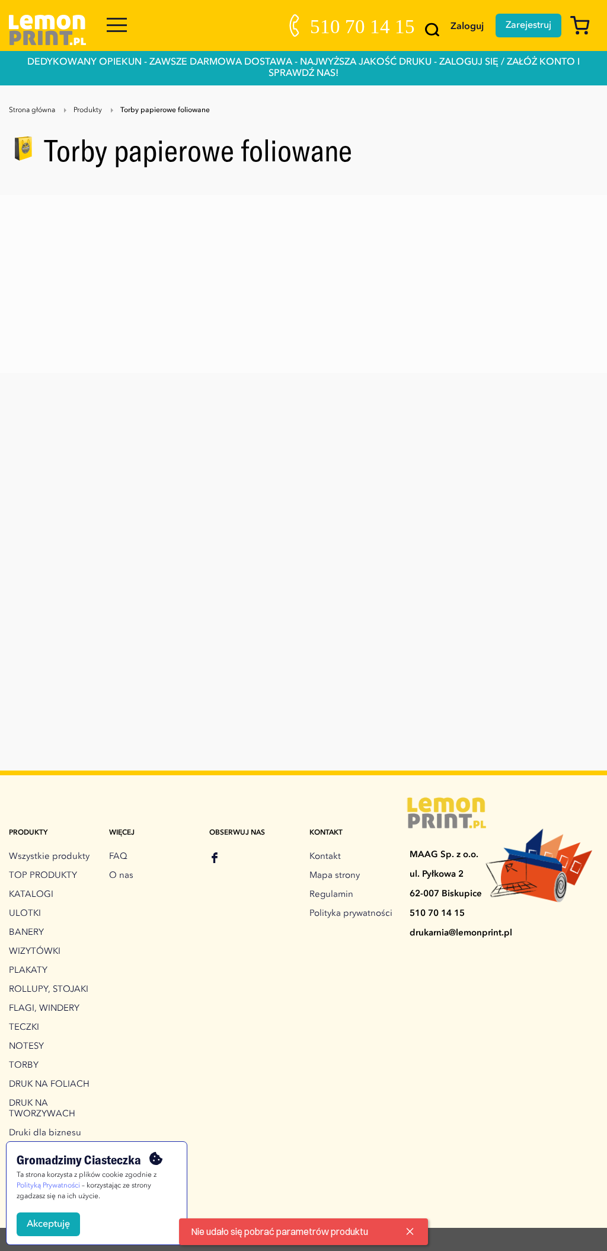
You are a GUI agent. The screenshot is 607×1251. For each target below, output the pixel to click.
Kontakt (325, 856)
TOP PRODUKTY (43, 875)
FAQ (118, 856)
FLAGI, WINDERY (44, 1008)
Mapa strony (334, 875)
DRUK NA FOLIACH (49, 1084)
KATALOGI (31, 894)
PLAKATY (28, 970)
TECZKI (24, 1027)
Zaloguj (467, 26)
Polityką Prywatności (48, 1185)
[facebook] (214, 859)
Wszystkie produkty (49, 856)
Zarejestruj (528, 25)
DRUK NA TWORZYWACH (42, 1109)
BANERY (26, 932)
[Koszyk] (584, 31)
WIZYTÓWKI (34, 951)
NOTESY (26, 1046)
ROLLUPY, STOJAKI (48, 989)
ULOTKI (25, 913)
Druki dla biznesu (45, 1133)
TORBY (24, 1065)
